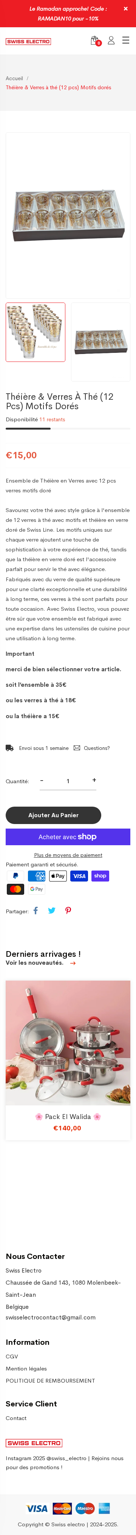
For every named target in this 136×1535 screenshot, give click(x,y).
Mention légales (26, 1368)
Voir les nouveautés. (35, 962)
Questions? (97, 748)
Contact (16, 1418)
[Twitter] (52, 911)
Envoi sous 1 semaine (43, 748)
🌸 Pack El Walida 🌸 (68, 1117)
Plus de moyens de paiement (68, 855)
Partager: (17, 911)
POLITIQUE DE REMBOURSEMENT (50, 1380)
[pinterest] (68, 911)
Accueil (14, 78)
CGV (12, 1356)
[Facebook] (35, 911)
